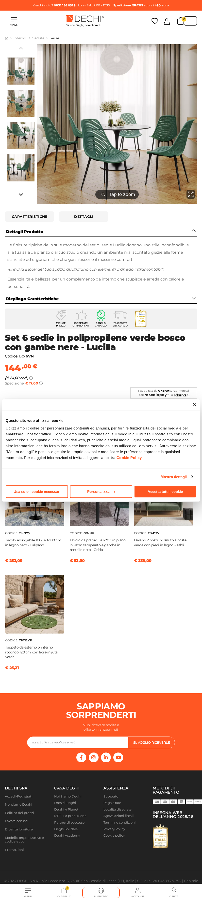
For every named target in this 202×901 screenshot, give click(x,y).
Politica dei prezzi (19, 813)
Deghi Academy (67, 835)
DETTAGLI (83, 216)
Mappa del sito (115, 842)
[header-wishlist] (155, 21)
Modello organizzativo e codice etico (24, 839)
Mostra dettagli (174, 477)
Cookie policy (114, 835)
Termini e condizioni (119, 822)
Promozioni (14, 850)
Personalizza (98, 491)
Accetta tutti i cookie (165, 491)
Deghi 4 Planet (66, 809)
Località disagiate (117, 809)
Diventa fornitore (19, 829)
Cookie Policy (129, 458)
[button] (174, 892)
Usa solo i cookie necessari (37, 491)
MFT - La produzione (70, 816)
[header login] (167, 21)
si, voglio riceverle (151, 742)
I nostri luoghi (65, 803)
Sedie (54, 38)
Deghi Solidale (66, 829)
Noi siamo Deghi (19, 804)
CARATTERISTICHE (30, 216)
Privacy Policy (114, 829)
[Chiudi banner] (194, 404)
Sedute (38, 38)
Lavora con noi (16, 821)
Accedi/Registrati (19, 796)
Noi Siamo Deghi (68, 796)
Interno (20, 38)
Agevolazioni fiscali (118, 816)
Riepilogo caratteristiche (32, 298)
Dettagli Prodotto (24, 231)
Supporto (110, 796)
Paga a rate (112, 803)
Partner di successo (69, 822)
